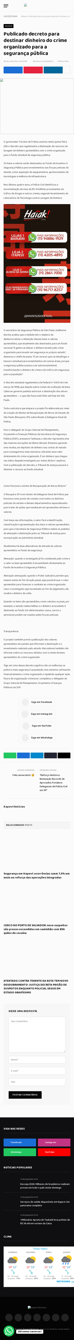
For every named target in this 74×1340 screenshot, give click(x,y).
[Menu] (6, 6)
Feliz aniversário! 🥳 (23, 775)
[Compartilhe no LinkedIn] (53, 70)
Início (23, 16)
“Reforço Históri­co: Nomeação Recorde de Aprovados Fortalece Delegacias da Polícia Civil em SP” (53, 782)
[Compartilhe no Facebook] (13, 70)
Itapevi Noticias (14, 807)
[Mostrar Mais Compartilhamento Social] (67, 70)
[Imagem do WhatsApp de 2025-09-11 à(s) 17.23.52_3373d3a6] (37, 322)
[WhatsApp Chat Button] (9, 1331)
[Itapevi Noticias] (37, 6)
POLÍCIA (8, 26)
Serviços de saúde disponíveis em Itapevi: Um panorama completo (45, 1204)
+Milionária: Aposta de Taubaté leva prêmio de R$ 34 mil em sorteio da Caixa (45, 1221)
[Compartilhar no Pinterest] (33, 70)
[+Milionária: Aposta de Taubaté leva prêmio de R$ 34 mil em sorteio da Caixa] (10, 1219)
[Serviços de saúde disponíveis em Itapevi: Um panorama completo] (10, 1201)
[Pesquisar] (68, 6)
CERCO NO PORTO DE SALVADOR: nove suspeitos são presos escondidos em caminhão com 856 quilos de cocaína (36, 929)
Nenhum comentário (43, 61)
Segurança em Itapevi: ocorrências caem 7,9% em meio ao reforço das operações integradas (37, 875)
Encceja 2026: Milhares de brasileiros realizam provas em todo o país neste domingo (45, 1186)
